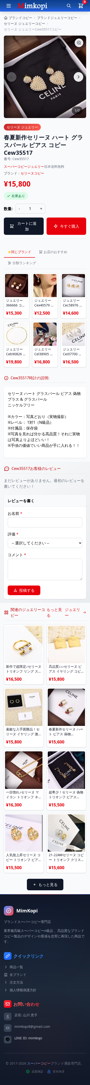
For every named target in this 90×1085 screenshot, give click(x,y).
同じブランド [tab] (19, 251)
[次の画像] (78, 77)
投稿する (27, 590)
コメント (17, 554)
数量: (8, 208)
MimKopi (27, 910)
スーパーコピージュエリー (24, 166)
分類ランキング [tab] (24, 263)
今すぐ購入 (69, 226)
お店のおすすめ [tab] (55, 251)
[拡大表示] (79, 42)
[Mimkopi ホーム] (32, 6)
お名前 (15, 513)
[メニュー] (8, 6)
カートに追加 (26, 226)
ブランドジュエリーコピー (57, 17)
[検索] (69, 6)
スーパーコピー (39, 1063)
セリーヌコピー (32, 173)
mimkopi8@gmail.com (32, 1026)
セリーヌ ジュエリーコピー (24, 23)
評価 (13, 534)
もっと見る (48, 884)
